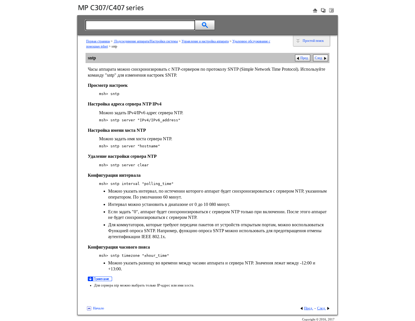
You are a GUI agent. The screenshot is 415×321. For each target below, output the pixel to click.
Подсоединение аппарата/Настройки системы (145, 41)
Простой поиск (313, 41)
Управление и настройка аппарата (205, 41)
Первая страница (98, 41)
